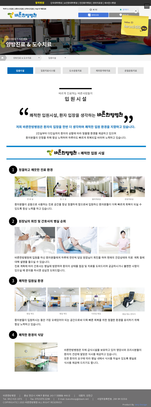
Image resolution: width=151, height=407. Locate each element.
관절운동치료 (131, 70)
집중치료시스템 (48, 70)
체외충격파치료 (103, 70)
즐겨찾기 (125, 9)
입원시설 (20, 70)
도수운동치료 (75, 70)
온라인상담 (95, 15)
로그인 (94, 9)
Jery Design (141, 404)
